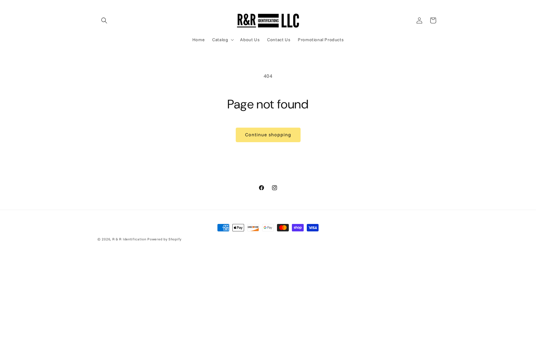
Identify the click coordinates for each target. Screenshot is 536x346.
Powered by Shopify (164, 239)
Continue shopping (268, 135)
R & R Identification (129, 239)
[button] (104, 20)
